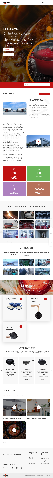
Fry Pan (30, 460)
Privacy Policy (48, 475)
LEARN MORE (44, 93)
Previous (6, 45)
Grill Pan (30, 461)
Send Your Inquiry (8, 53)
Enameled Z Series (45, 458)
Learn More (10, 380)
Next (46, 45)
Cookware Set (32, 455)
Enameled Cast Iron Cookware (11, 299)
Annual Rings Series (45, 460)
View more (8, 48)
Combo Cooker (32, 463)
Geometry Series (44, 456)
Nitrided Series (44, 461)
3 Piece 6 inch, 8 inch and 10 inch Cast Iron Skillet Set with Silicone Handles (10, 372)
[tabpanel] (26, 43)
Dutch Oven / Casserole (31, 458)
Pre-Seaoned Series (45, 463)
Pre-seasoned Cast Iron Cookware (11, 327)
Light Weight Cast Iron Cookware (35, 300)
